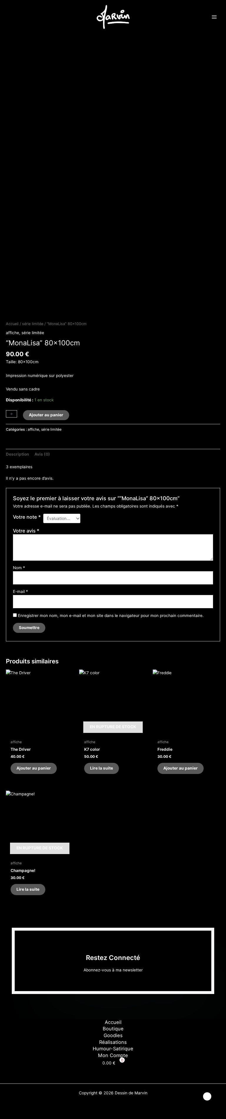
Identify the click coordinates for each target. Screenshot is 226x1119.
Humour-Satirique (113, 1049)
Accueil (12, 324)
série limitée (32, 324)
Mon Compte (113, 1055)
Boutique (113, 1029)
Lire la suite (101, 768)
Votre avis (26, 531)
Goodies (113, 1035)
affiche (12, 332)
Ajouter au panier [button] (33, 768)
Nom (19, 567)
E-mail (20, 591)
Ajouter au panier (46, 415)
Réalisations (113, 1042)
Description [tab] (17, 454)
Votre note (27, 517)
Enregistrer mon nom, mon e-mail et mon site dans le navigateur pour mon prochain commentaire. (111, 615)
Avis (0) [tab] (42, 454)
